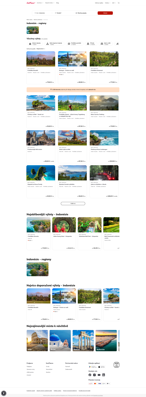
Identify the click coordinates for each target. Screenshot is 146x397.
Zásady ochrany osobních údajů (44, 390)
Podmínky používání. (98, 395)
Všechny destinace (38, 19)
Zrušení (29, 375)
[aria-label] (31, 2)
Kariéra (48, 372)
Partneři (67, 366)
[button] (4, 393)
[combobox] (107, 3)
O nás (47, 366)
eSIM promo (30, 372)
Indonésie (45, 19)
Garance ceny (31, 369)
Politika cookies (57, 390)
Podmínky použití (31, 390)
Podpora (29, 366)
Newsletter (49, 369)
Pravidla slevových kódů (84, 390)
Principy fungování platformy (70, 390)
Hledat (105, 13)
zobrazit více (92, 89)
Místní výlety (29, 19)
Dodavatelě (68, 369)
